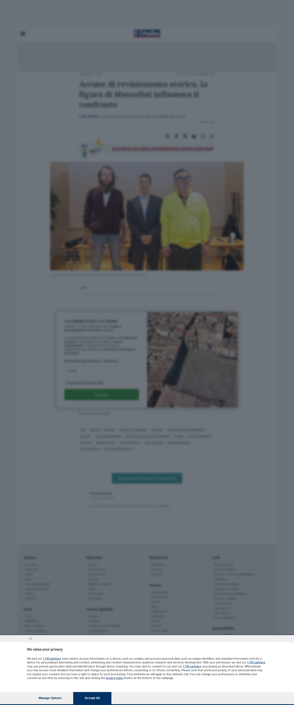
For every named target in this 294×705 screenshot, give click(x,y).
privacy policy (115, 678)
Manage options (50, 698)
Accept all (92, 698)
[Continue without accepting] (30, 638)
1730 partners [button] (52, 658)
